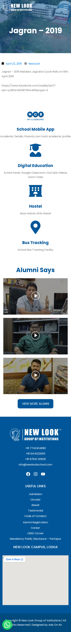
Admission (35, 494)
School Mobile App (35, 129)
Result (35, 505)
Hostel (35, 206)
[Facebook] (28, 474)
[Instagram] (36, 474)
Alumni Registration (35, 522)
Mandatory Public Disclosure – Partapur (35, 539)
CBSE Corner (35, 533)
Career (35, 528)
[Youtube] (43, 474)
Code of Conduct (35, 516)
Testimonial (35, 510)
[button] (35, 296)
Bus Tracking (35, 242)
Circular (35, 500)
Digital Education (35, 165)
